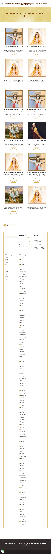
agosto (22, 257)
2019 (7, 268)
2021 (7, 271)
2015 (7, 261)
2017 (7, 264)
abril (22, 264)
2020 (7, 269)
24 (29, 246)
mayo (22, 262)
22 (25, 246)
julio (22, 259)
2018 (7, 266)
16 (27, 244)
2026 (7, 279)
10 (29, 243)
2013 (7, 257)
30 (27, 247)
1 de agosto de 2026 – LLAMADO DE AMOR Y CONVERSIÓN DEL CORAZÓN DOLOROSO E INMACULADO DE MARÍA (39, 247)
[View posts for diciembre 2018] (31, 238)
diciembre (23, 271)
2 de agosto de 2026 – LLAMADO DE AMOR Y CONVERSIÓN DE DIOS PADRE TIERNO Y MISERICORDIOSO (38, 240)
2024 (7, 276)
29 (25, 247)
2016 (7, 262)
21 (23, 246)
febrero (22, 268)
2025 (7, 278)
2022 (7, 273)
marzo (22, 266)
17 (29, 244)
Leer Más (13, 54)
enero (22, 269)
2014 (7, 259)
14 (23, 244)
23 (27, 246)
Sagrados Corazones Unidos (21, 552)
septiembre (23, 276)
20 (21, 246)
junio (22, 261)
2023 (7, 274)
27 (21, 247)
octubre (22, 274)
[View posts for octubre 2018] (19, 238)
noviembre (25, 238)
